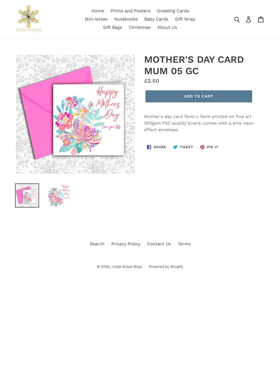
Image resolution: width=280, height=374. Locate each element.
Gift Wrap (185, 19)
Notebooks (126, 19)
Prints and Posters (130, 10)
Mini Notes (96, 19)
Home (97, 10)
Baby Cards (156, 19)
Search (97, 243)
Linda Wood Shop (127, 266)
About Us (167, 27)
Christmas (139, 27)
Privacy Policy (125, 243)
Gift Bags (112, 27)
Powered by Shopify (166, 266)
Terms (184, 243)
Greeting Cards (173, 10)
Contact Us (159, 243)
